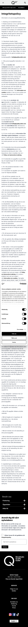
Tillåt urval (14, 338)
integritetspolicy (6, 537)
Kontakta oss (14, 602)
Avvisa (14, 342)
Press (14, 607)
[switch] (24, 314)
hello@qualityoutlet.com (18, 57)
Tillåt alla (14, 333)
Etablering (14, 604)
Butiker (14, 591)
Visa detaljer (20, 329)
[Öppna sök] (25, 2)
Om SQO (14, 598)
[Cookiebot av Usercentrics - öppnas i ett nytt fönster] (20, 284)
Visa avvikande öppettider (14, 579)
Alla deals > (21, 7)
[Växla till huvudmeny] (3, 2)
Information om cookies (11, 278)
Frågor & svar (14, 589)
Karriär (14, 606)
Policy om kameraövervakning (12, 155)
